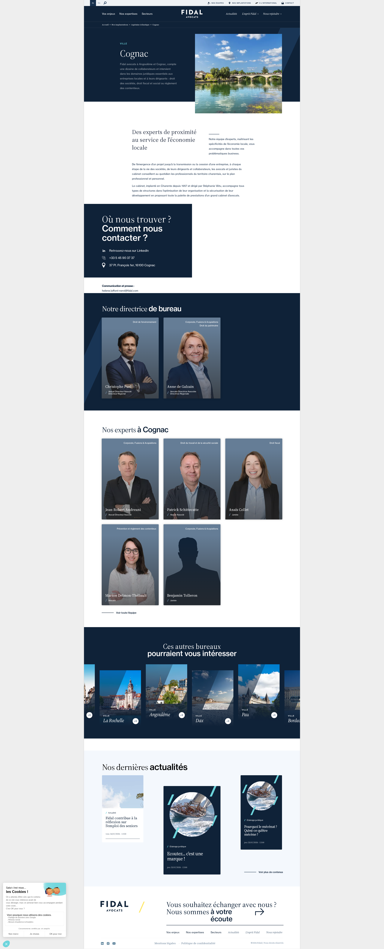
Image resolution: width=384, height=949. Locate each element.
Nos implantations (120, 25)
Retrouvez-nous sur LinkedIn (129, 250)
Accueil (105, 25)
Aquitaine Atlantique (140, 25)
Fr (93, 3)
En (99, 3)
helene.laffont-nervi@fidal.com (120, 290)
